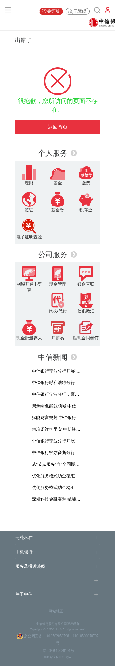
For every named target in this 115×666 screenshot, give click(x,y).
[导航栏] (8, 11)
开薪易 (57, 337)
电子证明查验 (29, 236)
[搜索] (97, 11)
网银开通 (25, 284)
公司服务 (52, 254)
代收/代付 (57, 310)
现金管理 (57, 284)
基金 (57, 182)
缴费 (86, 182)
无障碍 (79, 11)
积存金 (85, 209)
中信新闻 (52, 357)
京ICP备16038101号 (58, 651)
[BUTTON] (107, 11)
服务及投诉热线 (30, 566)
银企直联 (85, 284)
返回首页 (57, 127)
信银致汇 (85, 310)
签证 (29, 209)
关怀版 (53, 11)
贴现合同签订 (86, 337)
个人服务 (52, 153)
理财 (29, 182)
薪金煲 (57, 209)
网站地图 (56, 611)
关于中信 (24, 594)
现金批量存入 (29, 337)
